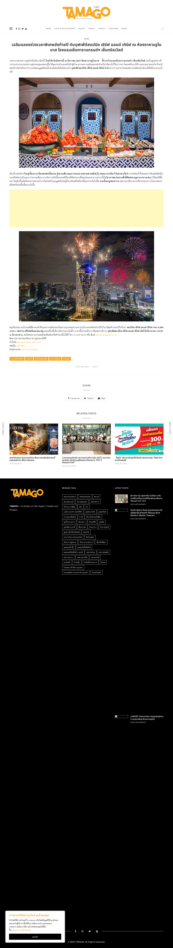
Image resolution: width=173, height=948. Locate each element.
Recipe (82, 28)
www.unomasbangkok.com (28, 342)
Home (48, 28)
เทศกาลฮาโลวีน (82, 557)
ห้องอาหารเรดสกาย (86, 542)
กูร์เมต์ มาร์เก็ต (90, 512)
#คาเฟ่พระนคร (82, 502)
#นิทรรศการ (95, 502)
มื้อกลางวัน (82, 527)
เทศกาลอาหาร (68, 557)
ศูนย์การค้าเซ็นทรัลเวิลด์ (72, 532)
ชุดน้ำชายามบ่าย (69, 522)
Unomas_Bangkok (29, 349)
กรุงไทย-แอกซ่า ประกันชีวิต (73, 512)
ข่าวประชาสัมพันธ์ (17, 359)
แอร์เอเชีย (67, 562)
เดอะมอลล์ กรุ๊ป (69, 547)
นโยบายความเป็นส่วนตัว (21, 930)
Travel (91, 28)
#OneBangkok (85, 497)
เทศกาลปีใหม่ (55, 359)
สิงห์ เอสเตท (90, 537)
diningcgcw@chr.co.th (106, 334)
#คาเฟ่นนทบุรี (68, 502)
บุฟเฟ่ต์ (29, 359)
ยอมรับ (35, 937)
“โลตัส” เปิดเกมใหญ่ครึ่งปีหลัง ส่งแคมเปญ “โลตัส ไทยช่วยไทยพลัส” (138, 459)
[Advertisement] (86, 208)
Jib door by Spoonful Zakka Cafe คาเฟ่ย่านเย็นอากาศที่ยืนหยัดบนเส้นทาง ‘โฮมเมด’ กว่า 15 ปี (146, 498)
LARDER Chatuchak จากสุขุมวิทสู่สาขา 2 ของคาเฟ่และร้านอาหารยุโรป (146, 718)
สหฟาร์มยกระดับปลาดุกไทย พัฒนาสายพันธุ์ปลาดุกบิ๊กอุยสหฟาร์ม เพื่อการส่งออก (32, 459)
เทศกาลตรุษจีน (104, 552)
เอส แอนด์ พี (95, 557)
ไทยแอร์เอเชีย (96, 572)
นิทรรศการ (82, 522)
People (102, 28)
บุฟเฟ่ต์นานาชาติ (69, 527)
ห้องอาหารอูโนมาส (70, 542)
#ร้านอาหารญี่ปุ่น (69, 507)
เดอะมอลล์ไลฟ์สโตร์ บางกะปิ (73, 552)
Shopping (113, 28)
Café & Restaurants (65, 28)
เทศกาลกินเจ (90, 552)
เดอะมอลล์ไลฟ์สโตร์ (84, 547)
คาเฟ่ (81, 517)
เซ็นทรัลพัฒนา (101, 542)
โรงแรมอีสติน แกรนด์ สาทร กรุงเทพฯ (76, 572)
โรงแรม (102, 562)
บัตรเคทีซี (92, 522)
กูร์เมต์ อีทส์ (102, 512)
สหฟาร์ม (86, 532)
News (124, 28)
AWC (80, 507)
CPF (87, 507)
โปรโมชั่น (66, 359)
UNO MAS (20, 345)
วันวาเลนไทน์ (104, 527)
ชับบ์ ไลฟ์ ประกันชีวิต (93, 517)
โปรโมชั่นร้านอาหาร (90, 562)
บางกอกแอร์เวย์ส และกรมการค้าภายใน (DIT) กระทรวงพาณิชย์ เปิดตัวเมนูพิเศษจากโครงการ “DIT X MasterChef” (86, 460)
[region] (35, 927)
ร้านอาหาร (93, 527)
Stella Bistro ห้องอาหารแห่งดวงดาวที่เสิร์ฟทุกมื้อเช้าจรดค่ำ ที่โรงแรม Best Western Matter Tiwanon (146, 513)
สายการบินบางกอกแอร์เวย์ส (73, 537)
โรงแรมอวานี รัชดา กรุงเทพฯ (73, 567)
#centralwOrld (70, 497)
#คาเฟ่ (96, 497)
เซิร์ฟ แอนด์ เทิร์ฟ (41, 359)
